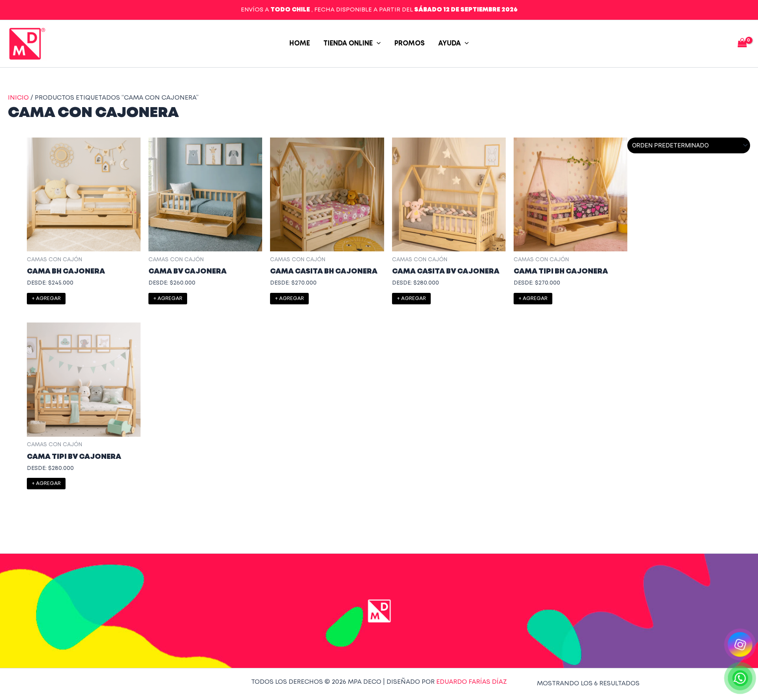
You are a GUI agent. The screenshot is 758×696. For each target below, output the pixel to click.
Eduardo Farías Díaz (471, 682)
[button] (377, 44)
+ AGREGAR (46, 298)
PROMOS (409, 44)
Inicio (18, 98)
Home (299, 44)
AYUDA (449, 44)
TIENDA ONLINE (348, 44)
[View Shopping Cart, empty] (742, 43)
